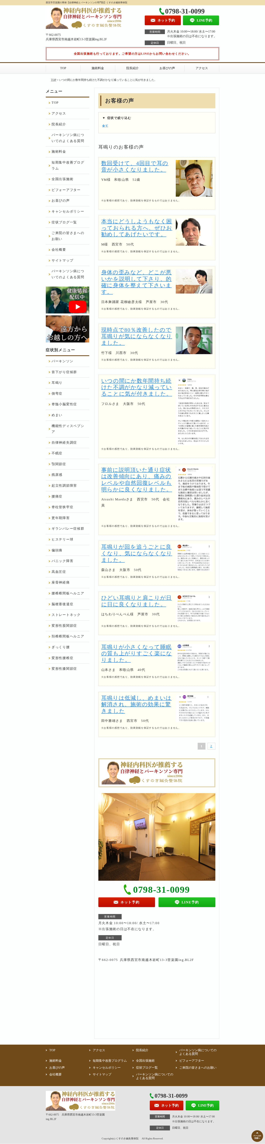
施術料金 (98, 68)
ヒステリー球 (62, 539)
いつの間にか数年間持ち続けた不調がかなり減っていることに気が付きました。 (136, 387)
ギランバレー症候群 (68, 528)
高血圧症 (59, 572)
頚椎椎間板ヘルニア (68, 636)
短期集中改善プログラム (68, 165)
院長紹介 (132, 68)
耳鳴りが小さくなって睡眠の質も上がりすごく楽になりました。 (136, 653)
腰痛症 (57, 496)
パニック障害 (62, 561)
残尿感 (57, 475)
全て (105, 125)
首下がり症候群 (64, 372)
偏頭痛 (57, 550)
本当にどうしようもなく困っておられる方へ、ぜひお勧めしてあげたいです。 (136, 227)
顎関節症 (59, 464)
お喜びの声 (167, 68)
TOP (63, 68)
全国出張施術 (62, 179)
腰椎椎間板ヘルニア (68, 593)
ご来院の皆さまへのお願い (68, 236)
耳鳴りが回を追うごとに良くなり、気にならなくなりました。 (136, 553)
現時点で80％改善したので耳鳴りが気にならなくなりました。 (136, 336)
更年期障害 (61, 518)
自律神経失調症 (64, 442)
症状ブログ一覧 (64, 222)
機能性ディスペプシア (68, 429)
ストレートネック (66, 615)
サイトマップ (62, 260)
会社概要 (59, 249)
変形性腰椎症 (62, 658)
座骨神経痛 (61, 582)
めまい (57, 415)
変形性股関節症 (64, 626)
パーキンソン (62, 361)
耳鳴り (57, 383)
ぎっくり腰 (61, 647)
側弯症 (57, 393)
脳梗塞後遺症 (62, 604)
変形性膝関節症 (64, 669)
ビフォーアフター (66, 190)
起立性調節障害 (64, 485)
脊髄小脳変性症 (64, 404)
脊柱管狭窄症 (62, 507)
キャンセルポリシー (68, 211)
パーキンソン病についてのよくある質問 (68, 138)
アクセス (202, 68)
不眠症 (57, 453)
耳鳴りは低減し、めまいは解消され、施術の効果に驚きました (136, 704)
